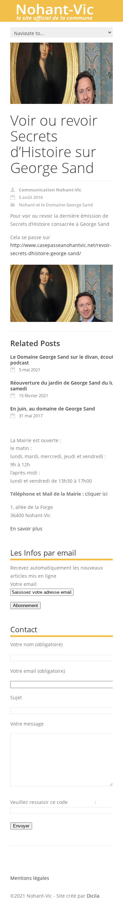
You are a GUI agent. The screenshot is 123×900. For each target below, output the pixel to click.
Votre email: (24, 584)
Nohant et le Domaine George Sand (56, 205)
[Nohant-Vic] (61, 18)
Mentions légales (29, 878)
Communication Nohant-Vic (50, 190)
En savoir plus (26, 528)
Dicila (93, 896)
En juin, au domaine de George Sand (52, 408)
